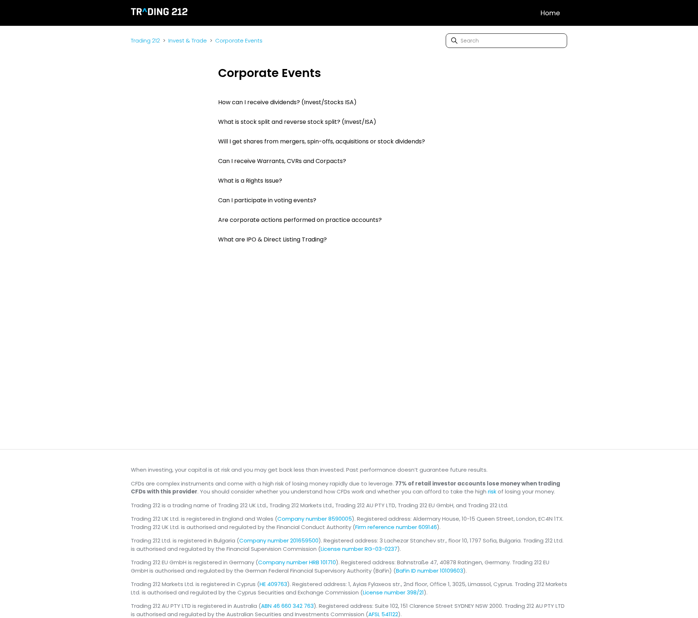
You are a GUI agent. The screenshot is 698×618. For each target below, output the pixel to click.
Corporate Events (238, 40)
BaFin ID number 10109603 (429, 570)
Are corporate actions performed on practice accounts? (300, 220)
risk (492, 491)
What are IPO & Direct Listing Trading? (272, 239)
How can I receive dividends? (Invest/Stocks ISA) (287, 102)
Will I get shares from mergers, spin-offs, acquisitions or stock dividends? (321, 141)
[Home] (159, 13)
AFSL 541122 (383, 614)
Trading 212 (145, 40)
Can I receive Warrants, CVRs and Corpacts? (282, 161)
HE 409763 (273, 584)
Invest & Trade (187, 40)
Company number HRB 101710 (297, 562)
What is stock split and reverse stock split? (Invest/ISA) (297, 122)
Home (550, 12)
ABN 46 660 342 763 (287, 606)
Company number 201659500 (278, 540)
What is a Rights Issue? (250, 180)
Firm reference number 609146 (396, 527)
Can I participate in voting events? (267, 200)
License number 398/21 (393, 592)
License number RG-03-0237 (359, 549)
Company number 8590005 (314, 519)
